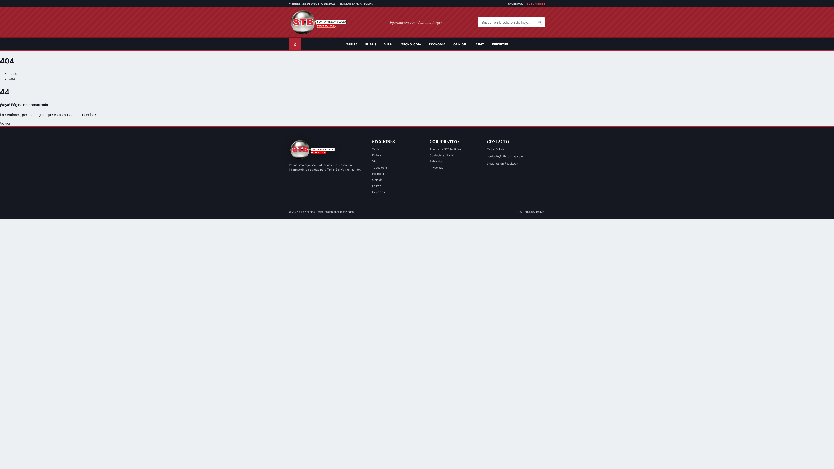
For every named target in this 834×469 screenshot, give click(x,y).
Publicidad (436, 161)
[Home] (339, 44)
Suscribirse (536, 3)
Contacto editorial (442, 155)
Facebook (515, 3)
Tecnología (411, 44)
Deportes (500, 44)
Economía (437, 44)
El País (370, 44)
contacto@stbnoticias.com (505, 156)
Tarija (352, 44)
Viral (388, 44)
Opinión (459, 44)
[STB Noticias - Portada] (322, 22)
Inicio (13, 73)
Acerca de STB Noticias (445, 149)
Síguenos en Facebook (502, 163)
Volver (5, 123)
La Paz (479, 44)
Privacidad (436, 167)
